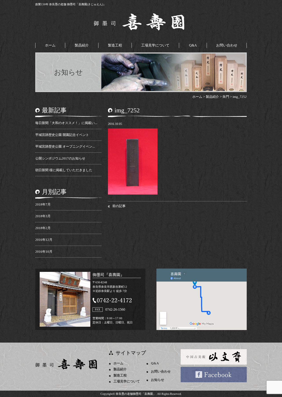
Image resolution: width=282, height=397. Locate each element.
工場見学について (155, 45)
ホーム (50, 45)
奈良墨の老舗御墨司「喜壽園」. (136, 393)
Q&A (193, 45)
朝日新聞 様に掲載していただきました (63, 170)
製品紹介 (82, 45)
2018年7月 (43, 204)
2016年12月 (43, 239)
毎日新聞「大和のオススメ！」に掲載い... (66, 123)
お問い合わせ (226, 45)
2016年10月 (43, 251)
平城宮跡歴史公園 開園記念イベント (62, 135)
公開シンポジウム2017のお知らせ (60, 158)
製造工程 (115, 45)
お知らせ (157, 380)
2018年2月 (43, 228)
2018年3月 (43, 216)
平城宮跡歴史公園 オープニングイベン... (65, 146)
